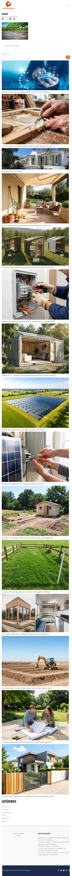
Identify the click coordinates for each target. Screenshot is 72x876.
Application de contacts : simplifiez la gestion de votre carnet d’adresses (26, 92)
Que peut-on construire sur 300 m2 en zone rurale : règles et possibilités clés (27, 538)
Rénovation (5, 818)
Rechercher (5, 54)
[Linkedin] (14, 19)
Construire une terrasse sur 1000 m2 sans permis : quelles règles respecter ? (27, 742)
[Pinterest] (10, 19)
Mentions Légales (18, 833)
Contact (18, 835)
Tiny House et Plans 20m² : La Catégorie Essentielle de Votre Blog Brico (25, 634)
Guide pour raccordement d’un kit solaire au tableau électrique (23, 484)
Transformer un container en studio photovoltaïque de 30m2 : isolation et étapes (28, 375)
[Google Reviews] (69, 870)
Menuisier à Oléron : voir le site (12, 171)
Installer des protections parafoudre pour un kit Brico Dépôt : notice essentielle (28, 321)
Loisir (3, 815)
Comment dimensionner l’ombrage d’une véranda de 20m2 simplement (26, 225)
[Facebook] (3, 19)
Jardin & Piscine (7, 812)
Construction (6, 807)
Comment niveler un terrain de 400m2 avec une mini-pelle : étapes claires (26, 688)
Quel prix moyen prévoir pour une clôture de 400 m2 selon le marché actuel (27, 796)
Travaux (4, 821)
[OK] (68, 57)
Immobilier (5, 809)
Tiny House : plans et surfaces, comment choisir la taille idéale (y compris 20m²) (28, 267)
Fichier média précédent (10, 46)
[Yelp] (66, 870)
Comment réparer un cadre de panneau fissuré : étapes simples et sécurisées (28, 146)
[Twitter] (6, 19)
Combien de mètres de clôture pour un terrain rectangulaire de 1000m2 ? (26, 592)
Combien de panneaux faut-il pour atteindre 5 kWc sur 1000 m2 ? (23, 430)
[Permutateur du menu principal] (68, 5)
